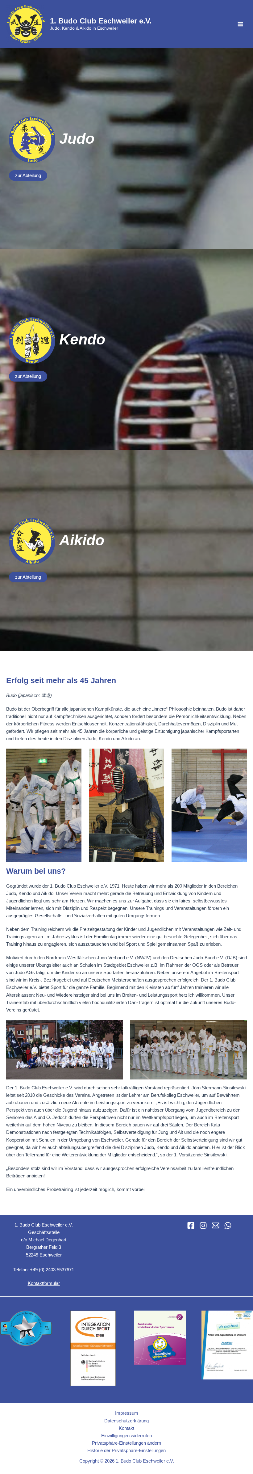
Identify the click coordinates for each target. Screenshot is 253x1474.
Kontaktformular (44, 1283)
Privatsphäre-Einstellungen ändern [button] (126, 1443)
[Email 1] (215, 1225)
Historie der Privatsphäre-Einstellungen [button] (126, 1450)
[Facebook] (191, 1225)
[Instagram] (203, 1225)
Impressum (126, 1413)
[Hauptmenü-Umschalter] (240, 24)
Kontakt (126, 1428)
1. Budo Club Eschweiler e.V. (101, 21)
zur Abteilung (28, 175)
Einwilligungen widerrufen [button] (126, 1435)
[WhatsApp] (228, 1225)
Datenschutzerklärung (126, 1420)
